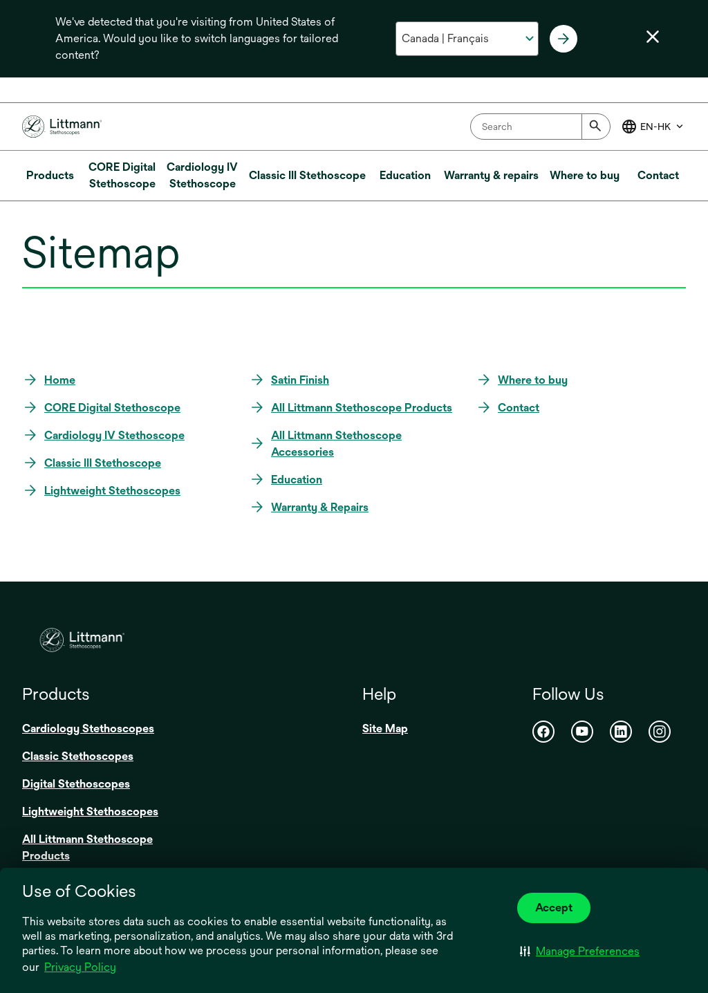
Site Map (385, 728)
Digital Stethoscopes (76, 783)
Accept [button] (553, 907)
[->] (563, 39)
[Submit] (596, 126)
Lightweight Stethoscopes (90, 811)
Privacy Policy (80, 967)
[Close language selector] (652, 36)
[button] (579, 951)
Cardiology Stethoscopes (88, 728)
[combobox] (540, 126)
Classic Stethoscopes (77, 756)
